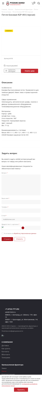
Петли (4, 371)
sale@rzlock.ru (10, 312)
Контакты (5, 351)
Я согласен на (20, 233)
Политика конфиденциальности (12, 331)
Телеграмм (6, 357)
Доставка (5, 345)
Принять (21, 389)
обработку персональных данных (24, 233)
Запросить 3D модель (12, 70)
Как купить (6, 348)
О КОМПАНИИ (7, 342)
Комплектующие (8, 374)
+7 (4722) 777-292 (12, 309)
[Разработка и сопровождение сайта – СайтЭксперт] (3, 336)
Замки (4, 368)
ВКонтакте (6, 354)
